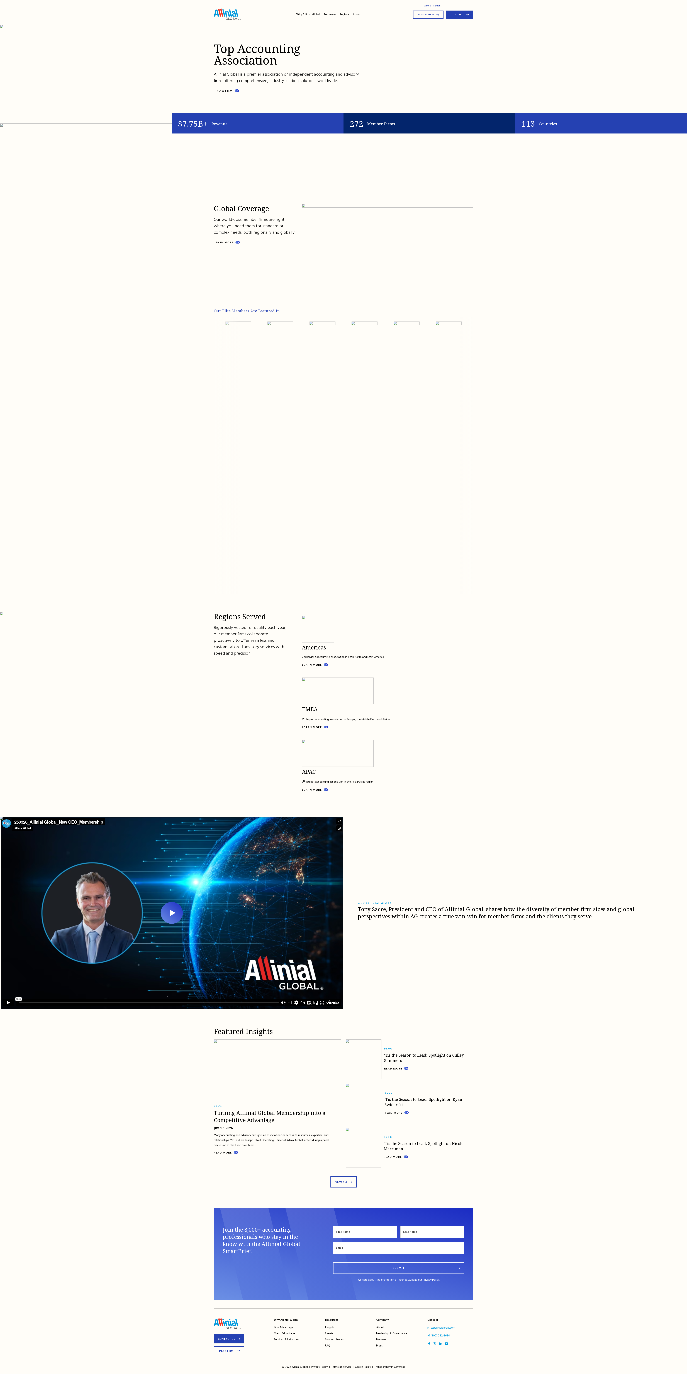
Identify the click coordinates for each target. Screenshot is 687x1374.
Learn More (223, 242)
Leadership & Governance (391, 1333)
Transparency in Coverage (389, 1367)
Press (379, 1346)
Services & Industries (286, 1340)
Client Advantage (284, 1333)
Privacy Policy (431, 1280)
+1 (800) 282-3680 (438, 1335)
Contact (457, 15)
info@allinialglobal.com (441, 1328)
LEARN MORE (312, 665)
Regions (344, 14)
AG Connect (452, 6)
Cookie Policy (363, 1367)
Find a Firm (426, 15)
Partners (381, 1340)
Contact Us (226, 1339)
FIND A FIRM (223, 91)
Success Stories (334, 1340)
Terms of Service (341, 1367)
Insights (330, 1327)
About (357, 14)
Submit (399, 1268)
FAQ (327, 1346)
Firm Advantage (283, 1327)
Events (329, 1333)
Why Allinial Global (308, 14)
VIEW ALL (341, 1182)
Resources (330, 14)
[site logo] (227, 14)
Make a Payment (432, 6)
